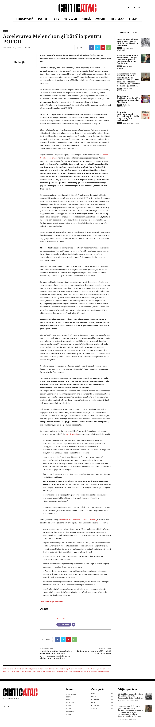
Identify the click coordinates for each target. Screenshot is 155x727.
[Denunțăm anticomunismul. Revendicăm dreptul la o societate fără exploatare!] (145, 115)
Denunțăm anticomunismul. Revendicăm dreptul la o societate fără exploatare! (128, 116)
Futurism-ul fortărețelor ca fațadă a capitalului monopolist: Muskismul (128, 99)
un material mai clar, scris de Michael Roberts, (78, 519)
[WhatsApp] (108, 47)
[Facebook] (129, 8)
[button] (139, 8)
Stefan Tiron (127, 105)
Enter (119, 48)
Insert (5, 31)
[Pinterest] (103, 47)
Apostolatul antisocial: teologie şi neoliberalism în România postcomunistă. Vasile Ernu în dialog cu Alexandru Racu (56, 654)
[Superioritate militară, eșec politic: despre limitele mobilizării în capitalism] (145, 42)
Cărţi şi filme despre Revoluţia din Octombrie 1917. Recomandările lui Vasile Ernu (130, 696)
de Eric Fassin (72, 434)
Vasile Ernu (121, 701)
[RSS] (134, 8)
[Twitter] (97, 47)
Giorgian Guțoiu (128, 48)
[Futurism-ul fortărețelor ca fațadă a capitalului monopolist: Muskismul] (145, 99)
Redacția (8, 48)
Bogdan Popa (127, 67)
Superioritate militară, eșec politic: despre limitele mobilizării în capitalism (128, 42)
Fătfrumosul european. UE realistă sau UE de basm (94, 652)
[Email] (73, 624)
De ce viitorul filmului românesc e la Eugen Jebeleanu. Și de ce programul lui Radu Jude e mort (127, 59)
